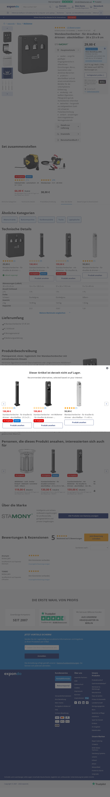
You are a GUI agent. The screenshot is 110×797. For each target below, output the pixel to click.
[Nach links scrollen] (4, 404)
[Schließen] (107, 368)
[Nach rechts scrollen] (106, 404)
